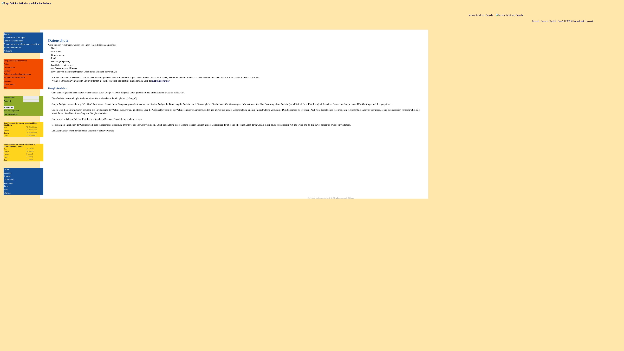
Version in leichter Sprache (481, 15)
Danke (6, 169)
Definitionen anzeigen (13, 40)
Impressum (8, 183)
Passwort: (7, 101)
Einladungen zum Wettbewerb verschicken (22, 44)
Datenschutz (9, 179)
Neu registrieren (11, 114)
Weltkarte (8, 51)
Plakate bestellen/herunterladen (17, 74)
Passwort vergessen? (11, 111)
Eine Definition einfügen (15, 37)
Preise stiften (9, 67)
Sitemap (7, 193)
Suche (6, 186)
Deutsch (535, 21)
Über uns (7, 173)
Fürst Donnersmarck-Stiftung (343, 198)
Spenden (7, 81)
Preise (6, 64)
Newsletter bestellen (12, 47)
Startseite (8, 34)
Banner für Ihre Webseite (14, 77)
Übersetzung (9, 84)
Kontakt (7, 176)
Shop (6, 87)
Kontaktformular (160, 81)
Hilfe (6, 189)
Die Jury (7, 71)
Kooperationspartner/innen (15, 60)
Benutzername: (9, 97)
